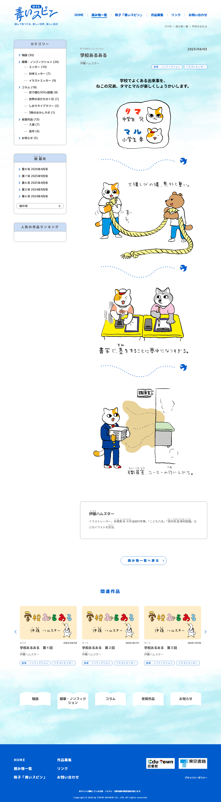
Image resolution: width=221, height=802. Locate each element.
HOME (168, 26)
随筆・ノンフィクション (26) (40, 62)
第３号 (147, 642)
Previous (15, 632)
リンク (62, 768)
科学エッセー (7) (39, 73)
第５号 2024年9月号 (35, 189)
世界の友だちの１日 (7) (44, 99)
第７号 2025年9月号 (35, 176)
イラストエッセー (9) (42, 80)
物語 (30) (28, 55)
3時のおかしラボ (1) (42, 112)
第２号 (85, 642)
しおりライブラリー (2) (44, 106)
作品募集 (64, 759)
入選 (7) (34, 124)
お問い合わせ (68, 777)
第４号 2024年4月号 (35, 196)
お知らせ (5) (30, 138)
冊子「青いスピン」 (30, 777)
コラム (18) (29, 87)
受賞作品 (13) (30, 119)
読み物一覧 (182, 26)
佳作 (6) (34, 131)
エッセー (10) (38, 67)
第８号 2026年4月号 (35, 169)
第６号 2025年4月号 (35, 183)
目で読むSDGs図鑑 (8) (43, 92)
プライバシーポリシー (196, 777)
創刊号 (23, 642)
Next (205, 632)
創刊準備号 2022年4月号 (91, 48)
